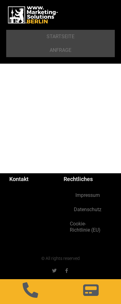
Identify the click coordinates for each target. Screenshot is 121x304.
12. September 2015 (26, 137)
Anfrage (60, 50)
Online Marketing (69, 142)
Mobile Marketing (40, 142)
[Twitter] (54, 270)
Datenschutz (87, 209)
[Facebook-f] (66, 270)
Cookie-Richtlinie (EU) (85, 227)
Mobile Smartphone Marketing (49, 114)
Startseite (60, 36)
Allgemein (17, 142)
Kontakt (19, 179)
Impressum (87, 195)
